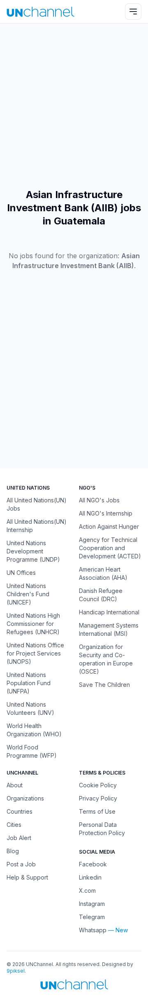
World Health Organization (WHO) (34, 730)
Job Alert (19, 837)
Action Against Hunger (109, 526)
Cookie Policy (98, 785)
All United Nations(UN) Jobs (37, 504)
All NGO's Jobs (99, 500)
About (15, 785)
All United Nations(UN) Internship (37, 525)
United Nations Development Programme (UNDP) (33, 551)
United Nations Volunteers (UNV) (30, 708)
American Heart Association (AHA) (103, 573)
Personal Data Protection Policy (102, 828)
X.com (87, 890)
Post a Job (21, 864)
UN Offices (21, 572)
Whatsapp (92, 930)
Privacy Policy (98, 798)
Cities (14, 824)
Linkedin (90, 877)
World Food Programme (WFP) (32, 751)
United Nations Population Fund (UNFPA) (29, 683)
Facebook (93, 864)
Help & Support (27, 877)
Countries (19, 811)
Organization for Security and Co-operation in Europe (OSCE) (106, 659)
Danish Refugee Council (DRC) (101, 594)
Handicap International (109, 612)
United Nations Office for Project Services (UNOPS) (35, 653)
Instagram (92, 903)
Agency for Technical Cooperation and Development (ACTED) (110, 548)
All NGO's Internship (105, 513)
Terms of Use (97, 811)
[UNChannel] (40, 12)
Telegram (92, 916)
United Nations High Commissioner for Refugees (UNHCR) (33, 623)
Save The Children (104, 684)
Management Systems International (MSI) (109, 629)
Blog (13, 850)
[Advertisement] (74, 106)
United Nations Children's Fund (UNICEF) (28, 594)
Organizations (25, 798)
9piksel (16, 971)
